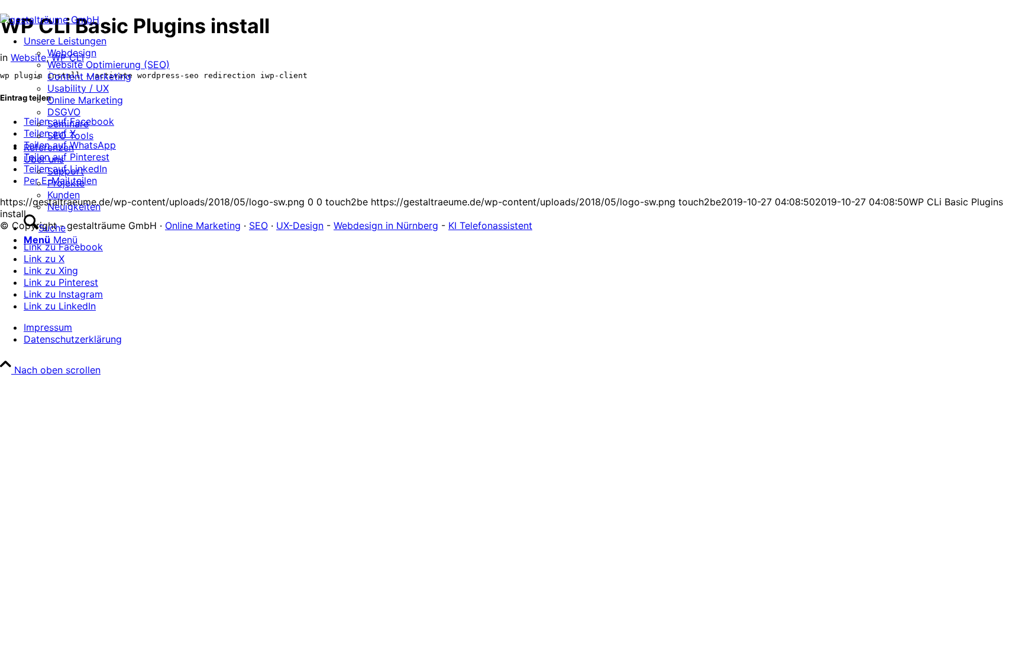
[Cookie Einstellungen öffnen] (88, 461)
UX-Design (300, 225)
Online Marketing (203, 225)
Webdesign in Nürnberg (386, 225)
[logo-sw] (49, 19)
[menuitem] (97, 88)
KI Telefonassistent (490, 225)
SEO (258, 225)
